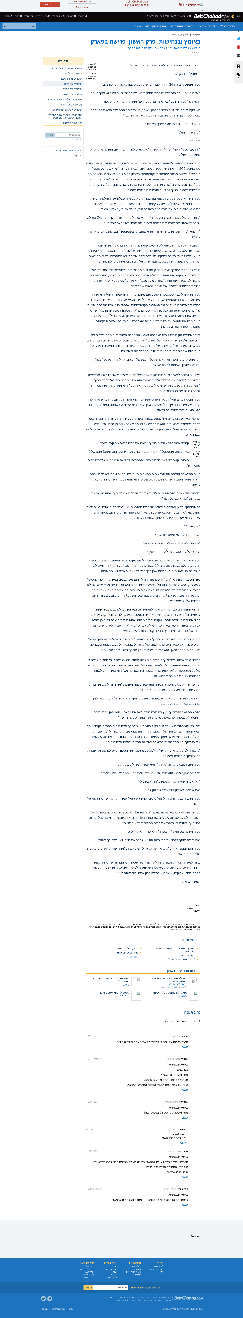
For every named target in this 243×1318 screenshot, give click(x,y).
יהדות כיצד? (227, 26)
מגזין (161, 1272)
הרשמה (138, 1275)
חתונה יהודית (111, 1269)
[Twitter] (43, 1298)
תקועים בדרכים (186, 955)
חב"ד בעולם (89, 1277)
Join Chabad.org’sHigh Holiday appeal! (136, 3)
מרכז (188, 1309)
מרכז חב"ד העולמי (113, 1297)
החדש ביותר (181, 1021)
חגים (115, 1266)
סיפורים (196, 35)
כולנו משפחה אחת (127, 952)
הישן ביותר (170, 1021)
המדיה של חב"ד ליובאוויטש (174, 1309)
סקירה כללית (89, 1266)
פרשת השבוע (111, 1277)
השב (185, 1047)
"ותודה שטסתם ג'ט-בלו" (181, 959)
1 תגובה (125, 985)
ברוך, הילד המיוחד (127, 948)
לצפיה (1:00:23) (179, 987)
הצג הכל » (132, 956)
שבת (115, 1272)
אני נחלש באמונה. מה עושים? (170, 992)
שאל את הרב (57, 16)
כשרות (114, 1275)
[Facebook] (49, 1298)
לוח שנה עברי (135, 1269)
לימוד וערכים (207, 26)
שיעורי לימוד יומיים (133, 1272)
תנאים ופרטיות (58, 1309)
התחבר (81, 16)
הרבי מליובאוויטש (87, 1269)
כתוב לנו (45, 1309)
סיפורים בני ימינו (180, 35)
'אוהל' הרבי (89, 1272)
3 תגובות (165, 987)
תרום (17, 16)
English (77, 155)
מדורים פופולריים (182, 26)
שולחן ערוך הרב (87, 1275)
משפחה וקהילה (156, 26)
